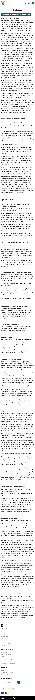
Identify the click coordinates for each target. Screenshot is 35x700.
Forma (3, 645)
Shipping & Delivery (6, 654)
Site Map (3, 688)
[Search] (25, 3)
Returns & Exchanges (7, 659)
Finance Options (5, 661)
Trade (2, 641)
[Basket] (29, 3)
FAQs (2, 657)
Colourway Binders (6, 675)
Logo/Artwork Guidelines (8, 663)
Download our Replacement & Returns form (16, 14)
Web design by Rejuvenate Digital (9, 698)
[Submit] (18, 682)
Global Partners (5, 643)
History (3, 634)
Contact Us (4, 652)
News (2, 632)
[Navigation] (33, 3)
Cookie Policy (22, 688)
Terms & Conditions (12, 688)
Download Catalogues (7, 672)
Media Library (4, 670)
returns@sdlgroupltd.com (9, 144)
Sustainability (4, 636)
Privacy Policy (4, 690)
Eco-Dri (3, 638)
